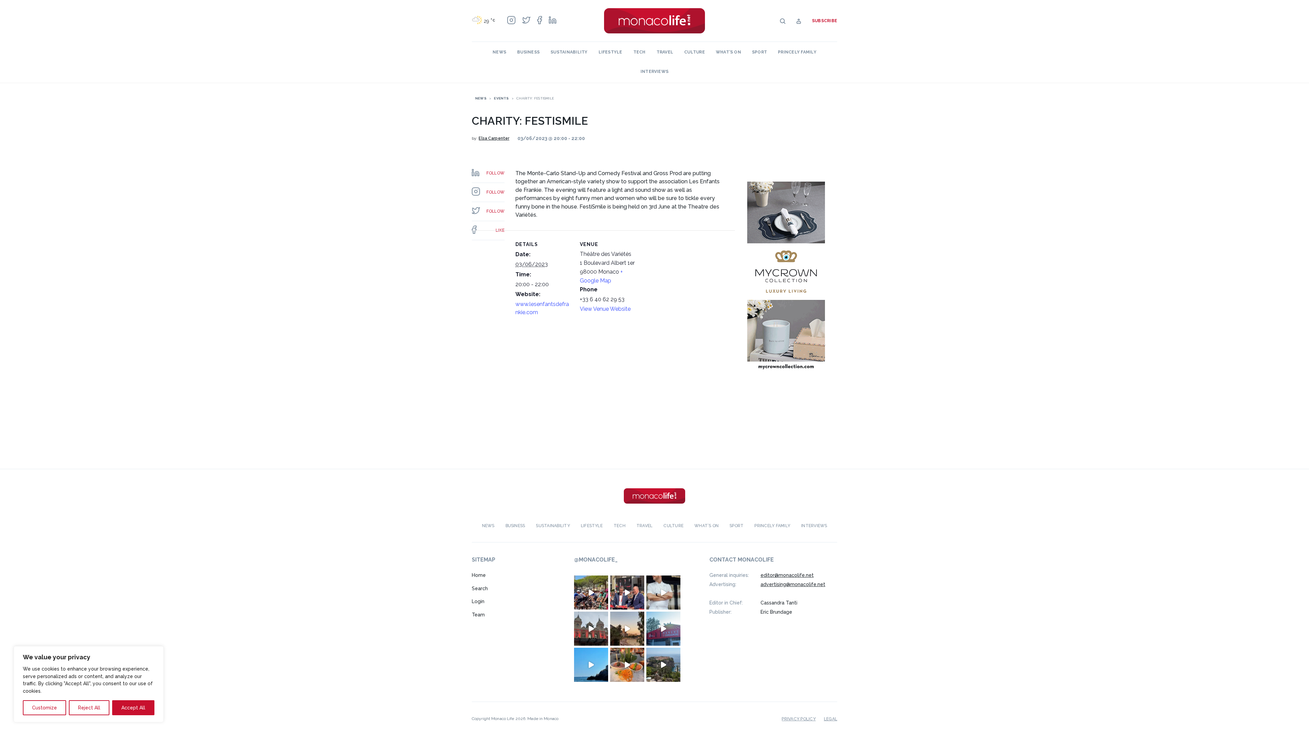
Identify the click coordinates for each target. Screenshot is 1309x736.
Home (479, 575)
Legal (830, 719)
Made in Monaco (542, 718)
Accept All (133, 707)
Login (478, 601)
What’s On (728, 52)
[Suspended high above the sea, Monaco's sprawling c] (663, 665)
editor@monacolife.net (787, 575)
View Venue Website (605, 309)
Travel (665, 52)
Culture (694, 52)
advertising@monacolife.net (793, 584)
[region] (89, 684)
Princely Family (797, 52)
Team (478, 614)
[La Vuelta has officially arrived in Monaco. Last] (591, 629)
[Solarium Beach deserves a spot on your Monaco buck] (591, 665)
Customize (44, 707)
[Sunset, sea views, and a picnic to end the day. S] (627, 629)
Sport (759, 52)
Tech (639, 52)
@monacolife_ (596, 559)
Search (480, 588)
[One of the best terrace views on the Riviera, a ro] (627, 665)
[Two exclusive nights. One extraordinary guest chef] (663, 593)
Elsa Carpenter (494, 138)
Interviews (654, 71)
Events (501, 98)
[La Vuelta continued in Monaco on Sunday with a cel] (591, 593)
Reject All (89, 707)
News (499, 52)
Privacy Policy (798, 719)
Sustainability (569, 52)
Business (528, 52)
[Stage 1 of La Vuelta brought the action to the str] (627, 593)
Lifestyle (610, 52)
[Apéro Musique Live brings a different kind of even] (663, 629)
